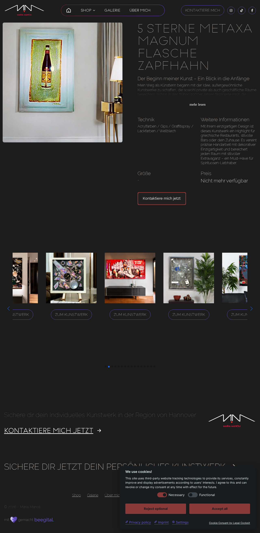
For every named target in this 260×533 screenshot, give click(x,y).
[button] (8, 309)
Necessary (177, 495)
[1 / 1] (62, 82)
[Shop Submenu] (94, 10)
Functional (207, 495)
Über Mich (140, 10)
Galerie (112, 10)
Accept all (220, 508)
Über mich (113, 495)
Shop (86, 10)
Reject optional (156, 508)
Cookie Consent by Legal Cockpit (229, 522)
